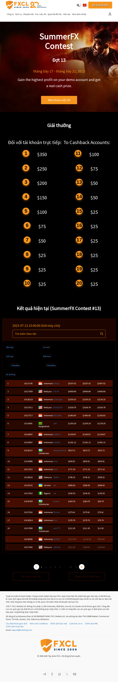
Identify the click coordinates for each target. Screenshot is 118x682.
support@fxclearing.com (22, 630)
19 (70, 567)
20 (76, 567)
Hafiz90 (56, 547)
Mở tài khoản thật (100, 5)
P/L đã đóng (10, 374)
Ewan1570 (57, 407)
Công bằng (15, 365)
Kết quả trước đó (31, 576)
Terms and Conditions (39, 623)
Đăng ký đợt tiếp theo (87, 576)
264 (55, 423)
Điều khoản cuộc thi (59, 100)
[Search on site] (78, 5)
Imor (55, 469)
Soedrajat (57, 399)
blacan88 (57, 415)
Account (46, 347)
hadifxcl (56, 434)
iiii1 (54, 485)
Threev (56, 512)
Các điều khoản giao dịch (16, 623)
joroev (56, 501)
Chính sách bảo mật (58, 623)
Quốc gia (9, 356)
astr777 (56, 528)
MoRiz (56, 477)
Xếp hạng (9, 347)
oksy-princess (60, 450)
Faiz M (56, 391)
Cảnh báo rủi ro (76, 623)
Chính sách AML (91, 623)
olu (54, 493)
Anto (55, 461)
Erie (55, 520)
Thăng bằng (50, 365)
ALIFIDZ (56, 539)
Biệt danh (47, 356)
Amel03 (56, 442)
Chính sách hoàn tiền (15, 626)
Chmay (56, 383)
